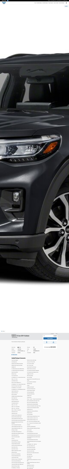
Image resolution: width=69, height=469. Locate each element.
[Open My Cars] (66, 3)
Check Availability (50, 338)
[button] (27, 337)
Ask (46, 342)
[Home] (4, 3)
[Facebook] (7, 0)
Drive (53, 342)
